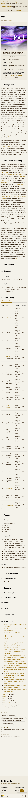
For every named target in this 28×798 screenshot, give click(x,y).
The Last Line (5, 180)
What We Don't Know (20, 196)
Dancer (4, 198)
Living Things (22, 176)
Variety (5, 698)
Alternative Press (8, 703)
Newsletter (18, 10)
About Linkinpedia (19, 787)
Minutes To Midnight (7, 182)
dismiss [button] (25, 2)
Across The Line (6, 196)
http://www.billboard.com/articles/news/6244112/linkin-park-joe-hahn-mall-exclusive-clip (15, 681)
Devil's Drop (8, 472)
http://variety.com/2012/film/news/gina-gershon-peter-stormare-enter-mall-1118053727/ (14, 651)
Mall (10, 20)
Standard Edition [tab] (6, 301)
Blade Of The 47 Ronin (16, 75)
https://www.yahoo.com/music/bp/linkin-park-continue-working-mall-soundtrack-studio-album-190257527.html (15, 657)
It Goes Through (6, 146)
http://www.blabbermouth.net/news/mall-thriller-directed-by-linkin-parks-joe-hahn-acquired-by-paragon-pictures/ (15, 663)
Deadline (6, 694)
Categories (4, 712)
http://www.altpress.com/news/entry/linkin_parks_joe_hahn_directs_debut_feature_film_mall (15, 669)
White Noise (5, 172)
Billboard (6, 707)
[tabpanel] (14, 406)
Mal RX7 (8, 356)
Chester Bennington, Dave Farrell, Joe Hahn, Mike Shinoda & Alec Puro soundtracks (12, 719)
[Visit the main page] (2, 795)
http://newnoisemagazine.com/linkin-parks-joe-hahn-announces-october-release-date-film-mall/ (14, 675)
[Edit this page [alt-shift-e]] (22, 790)
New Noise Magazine (9, 705)
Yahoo (5, 700)
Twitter (5, 696)
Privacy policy (4, 787)
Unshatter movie (6, 6)
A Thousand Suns (18, 184)
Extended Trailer (12, 174)
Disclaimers (4, 790)
